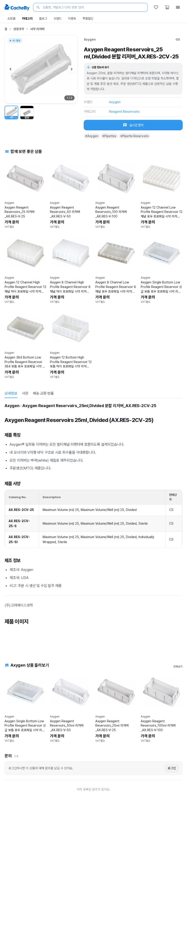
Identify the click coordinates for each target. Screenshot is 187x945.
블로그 (43, 18)
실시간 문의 (136, 125)
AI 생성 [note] (16, 41)
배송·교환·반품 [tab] (43, 393)
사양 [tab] (25, 393)
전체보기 (177, 666)
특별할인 (88, 18)
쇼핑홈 (11, 18)
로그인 (172, 768)
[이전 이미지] (10, 69)
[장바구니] (166, 7)
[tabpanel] (93, 525)
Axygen (90, 39)
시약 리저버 (37, 29)
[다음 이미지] (71, 69)
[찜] (156, 7)
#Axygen (91, 136)
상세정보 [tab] (11, 393)
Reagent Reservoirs (124, 112)
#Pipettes (109, 136)
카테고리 (27, 18)
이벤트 (72, 18)
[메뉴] (177, 7)
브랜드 (58, 18)
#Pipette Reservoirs (134, 136)
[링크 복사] (177, 39)
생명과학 (18, 29)
